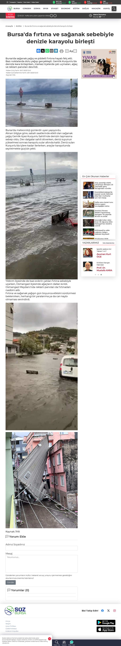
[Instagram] (114, 610)
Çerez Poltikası (11, 626)
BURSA (17, 8)
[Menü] (7, 2)
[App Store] (103, 629)
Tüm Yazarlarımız (108, 243)
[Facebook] (102, 610)
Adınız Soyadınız (15, 544)
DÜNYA (37, 8)
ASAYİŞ (106, 8)
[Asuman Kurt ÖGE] (88, 253)
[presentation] (51, 15)
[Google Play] (103, 622)
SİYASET (54, 8)
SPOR (45, 8)
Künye (8, 621)
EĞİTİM (76, 8)
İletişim (8, 624)
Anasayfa (13, 2)
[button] (83, 261)
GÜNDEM (27, 8)
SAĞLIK (85, 8)
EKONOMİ (65, 8)
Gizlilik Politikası (11, 629)
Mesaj (9, 553)
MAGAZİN (96, 8)
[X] (108, 610)
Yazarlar (19, 2)
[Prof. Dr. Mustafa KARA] (88, 266)
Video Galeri (35, 2)
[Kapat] (49, 638)
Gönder (10, 582)
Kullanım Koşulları (12, 631)
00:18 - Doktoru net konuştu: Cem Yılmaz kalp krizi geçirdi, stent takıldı (32, 16)
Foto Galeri (27, 2)
